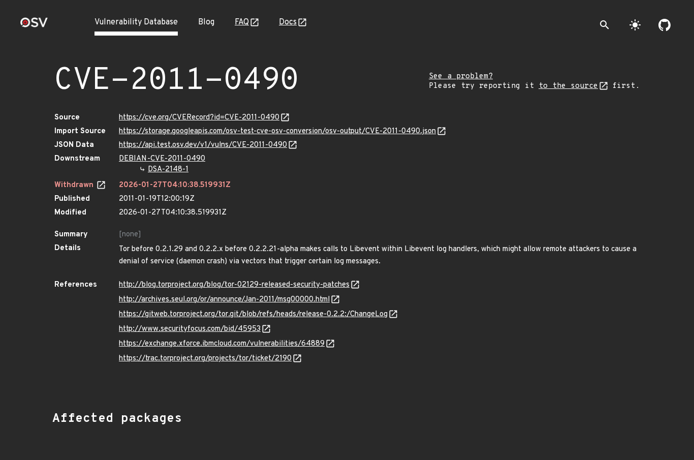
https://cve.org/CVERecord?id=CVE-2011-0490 (199, 117)
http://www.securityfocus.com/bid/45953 (190, 329)
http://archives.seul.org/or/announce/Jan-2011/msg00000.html (224, 299)
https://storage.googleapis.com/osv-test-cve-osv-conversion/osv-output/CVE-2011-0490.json (277, 131)
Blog (206, 22)
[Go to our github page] (664, 25)
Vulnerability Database (136, 22)
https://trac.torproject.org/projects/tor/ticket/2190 (205, 358)
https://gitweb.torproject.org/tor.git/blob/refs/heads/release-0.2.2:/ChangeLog (253, 314)
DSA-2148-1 (168, 169)
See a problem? (461, 76)
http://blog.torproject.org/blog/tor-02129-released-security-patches (234, 285)
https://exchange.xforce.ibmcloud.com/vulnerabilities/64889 (222, 344)
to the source (568, 86)
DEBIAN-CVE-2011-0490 (162, 159)
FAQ (242, 22)
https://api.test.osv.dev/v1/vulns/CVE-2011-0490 (203, 145)
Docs (288, 22)
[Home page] (34, 25)
